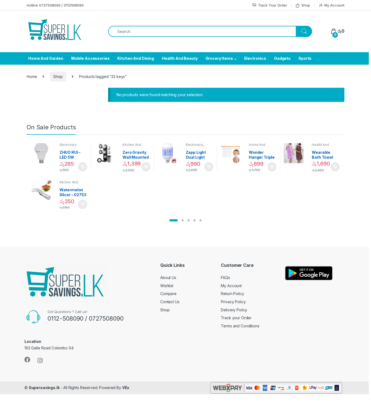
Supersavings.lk (44, 387)
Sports (305, 58)
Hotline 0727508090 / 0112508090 (55, 5)
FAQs (225, 277)
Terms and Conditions (240, 326)
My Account (334, 5)
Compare (168, 293)
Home (32, 76)
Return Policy (232, 293)
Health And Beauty (180, 58)
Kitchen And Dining (135, 58)
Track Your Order (272, 5)
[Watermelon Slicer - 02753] (43, 191)
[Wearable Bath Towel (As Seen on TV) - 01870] (296, 153)
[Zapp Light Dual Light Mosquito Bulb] (170, 153)
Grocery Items (219, 58)
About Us (168, 277)
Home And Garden (45, 58)
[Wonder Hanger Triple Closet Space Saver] (233, 153)
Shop (305, 5)
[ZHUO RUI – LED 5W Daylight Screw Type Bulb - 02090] (43, 153)
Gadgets (282, 58)
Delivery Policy (234, 310)
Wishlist (166, 285)
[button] (173, 220)
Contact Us (170, 301)
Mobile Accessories (90, 58)
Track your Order (236, 317)
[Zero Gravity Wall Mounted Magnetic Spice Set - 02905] (106, 153)
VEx (126, 387)
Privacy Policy (233, 301)
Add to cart (82, 166)
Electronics (255, 58)
